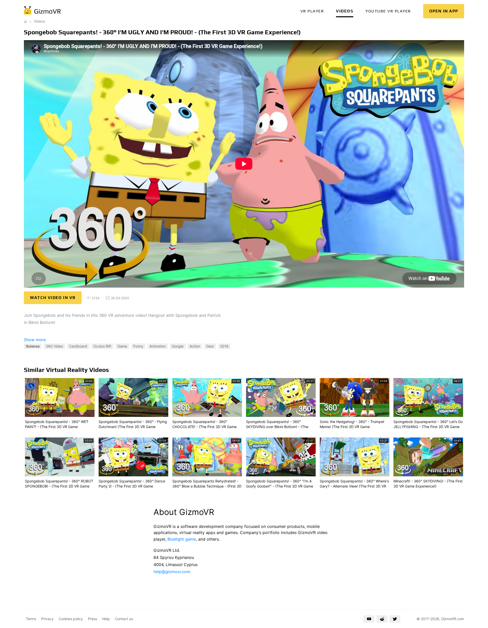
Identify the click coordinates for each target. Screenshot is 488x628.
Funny (138, 346)
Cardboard (78, 346)
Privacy (47, 619)
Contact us (124, 619)
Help (106, 619)
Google (178, 346)
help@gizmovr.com (172, 571)
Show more (35, 339)
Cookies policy (71, 619)
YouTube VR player (388, 11)
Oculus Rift (102, 346)
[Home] (25, 21)
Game (122, 346)
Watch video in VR (52, 297)
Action (195, 346)
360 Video (54, 346)
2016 (224, 346)
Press (92, 619)
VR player (312, 11)
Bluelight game (181, 539)
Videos (344, 11)
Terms (31, 619)
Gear (210, 346)
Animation (157, 346)
